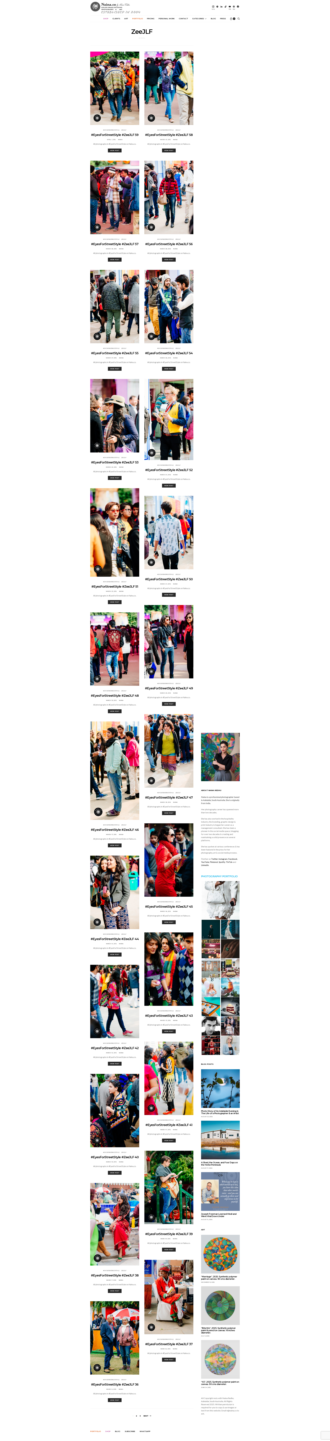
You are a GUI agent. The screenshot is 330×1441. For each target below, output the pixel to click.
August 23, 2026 (207, 1116)
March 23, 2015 (111, 591)
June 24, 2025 (206, 1387)
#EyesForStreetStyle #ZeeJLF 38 (114, 1275)
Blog (213, 19)
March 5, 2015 (111, 1389)
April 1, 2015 (111, 139)
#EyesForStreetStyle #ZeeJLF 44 (115, 939)
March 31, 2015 (165, 139)
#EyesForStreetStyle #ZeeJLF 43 (169, 1016)
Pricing (150, 19)
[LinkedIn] (221, 8)
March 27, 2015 (111, 358)
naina (120, 139)
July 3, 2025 (205, 1336)
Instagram (223, 859)
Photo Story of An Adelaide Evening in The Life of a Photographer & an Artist (220, 1112)
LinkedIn (205, 865)
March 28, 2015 (165, 249)
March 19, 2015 (111, 700)
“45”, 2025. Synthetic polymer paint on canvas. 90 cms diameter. (220, 1383)
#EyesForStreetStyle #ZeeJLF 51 (114, 586)
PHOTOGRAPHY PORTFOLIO (219, 876)
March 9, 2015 (165, 1239)
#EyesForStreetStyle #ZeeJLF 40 (115, 1157)
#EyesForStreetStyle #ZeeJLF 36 (114, 1384)
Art (126, 19)
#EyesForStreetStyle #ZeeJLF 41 (168, 1125)
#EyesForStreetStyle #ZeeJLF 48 (115, 695)
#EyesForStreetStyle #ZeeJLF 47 (169, 797)
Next (145, 1416)
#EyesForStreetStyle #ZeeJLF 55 (114, 353)
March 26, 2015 (165, 358)
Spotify (222, 862)
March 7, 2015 (111, 1280)
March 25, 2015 (111, 467)
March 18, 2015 (165, 802)
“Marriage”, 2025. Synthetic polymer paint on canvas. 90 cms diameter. (219, 1277)
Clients (116, 19)
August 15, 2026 (206, 1219)
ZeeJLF (123, 130)
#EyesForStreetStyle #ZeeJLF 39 (169, 1234)
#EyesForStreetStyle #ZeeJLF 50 (169, 579)
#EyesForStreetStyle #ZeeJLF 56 (169, 244)
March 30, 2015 (111, 249)
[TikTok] (225, 8)
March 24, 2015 (165, 475)
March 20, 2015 (165, 693)
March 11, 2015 (165, 1129)
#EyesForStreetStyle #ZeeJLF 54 (169, 353)
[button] (220, 900)
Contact (183, 19)
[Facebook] (238, 8)
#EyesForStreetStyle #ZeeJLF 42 (115, 1048)
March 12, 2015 (111, 1053)
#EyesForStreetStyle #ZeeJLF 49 (169, 688)
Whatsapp (145, 1431)
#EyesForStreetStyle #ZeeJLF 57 (114, 244)
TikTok (229, 862)
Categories (198, 19)
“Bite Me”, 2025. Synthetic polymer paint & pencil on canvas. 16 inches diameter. (218, 1330)
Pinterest (214, 862)
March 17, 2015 (111, 834)
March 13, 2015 (165, 1020)
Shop (105, 19)
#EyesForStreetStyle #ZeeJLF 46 (115, 830)
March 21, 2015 (165, 584)
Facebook (232, 859)
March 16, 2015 (165, 911)
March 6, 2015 (165, 1349)
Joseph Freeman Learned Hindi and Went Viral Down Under (219, 1215)
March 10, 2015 (111, 1162)
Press (223, 19)
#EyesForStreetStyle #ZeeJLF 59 (114, 135)
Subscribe (130, 1431)
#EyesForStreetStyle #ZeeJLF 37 (169, 1344)
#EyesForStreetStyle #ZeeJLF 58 (169, 135)
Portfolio (137, 19)
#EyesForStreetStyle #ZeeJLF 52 (168, 470)
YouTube (205, 862)
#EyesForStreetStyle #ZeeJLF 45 (169, 906)
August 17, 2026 (206, 1168)
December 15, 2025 (207, 1282)
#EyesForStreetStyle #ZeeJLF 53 (114, 462)
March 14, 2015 (111, 944)
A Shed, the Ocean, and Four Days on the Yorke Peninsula (219, 1163)
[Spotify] (217, 8)
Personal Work (167, 19)
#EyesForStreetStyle (111, 130)
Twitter (214, 859)
